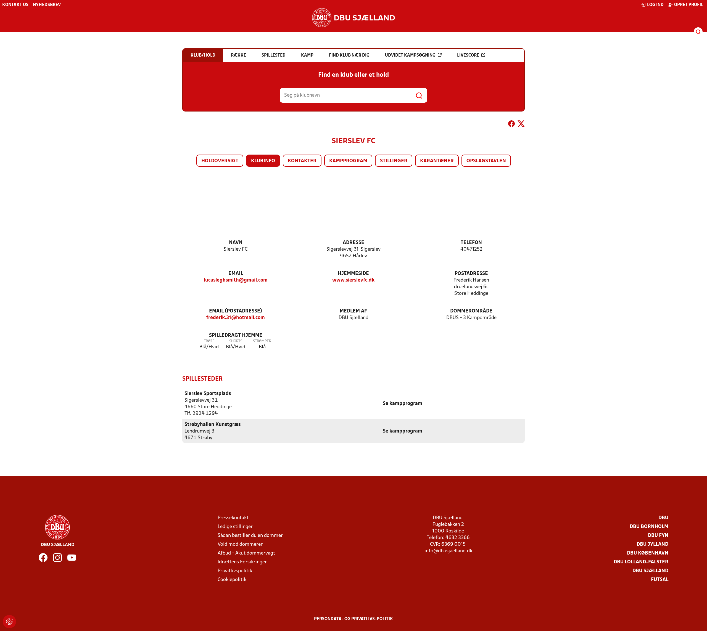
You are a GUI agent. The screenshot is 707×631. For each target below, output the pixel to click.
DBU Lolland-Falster (641, 562)
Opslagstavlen (486, 161)
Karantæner (437, 161)
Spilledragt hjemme (235, 335)
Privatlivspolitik (235, 571)
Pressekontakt (233, 518)
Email (235, 273)
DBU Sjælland (650, 571)
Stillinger (393, 161)
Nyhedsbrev (47, 5)
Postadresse (471, 273)
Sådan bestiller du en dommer (250, 535)
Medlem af (353, 311)
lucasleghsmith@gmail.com (236, 280)
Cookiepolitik (232, 579)
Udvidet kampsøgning (410, 55)
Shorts (235, 341)
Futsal (659, 579)
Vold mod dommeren (240, 544)
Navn (235, 242)
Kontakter (302, 161)
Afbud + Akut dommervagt (246, 553)
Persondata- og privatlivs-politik (353, 619)
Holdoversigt (219, 161)
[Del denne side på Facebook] (511, 124)
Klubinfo (263, 161)
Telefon (471, 242)
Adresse (353, 242)
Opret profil (688, 5)
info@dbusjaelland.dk (448, 551)
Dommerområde (471, 311)
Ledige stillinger (235, 526)
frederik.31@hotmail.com (235, 318)
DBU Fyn (658, 535)
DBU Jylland (652, 544)
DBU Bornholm (649, 526)
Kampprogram (348, 161)
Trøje (209, 341)
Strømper (262, 341)
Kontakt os (15, 5)
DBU (663, 518)
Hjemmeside (353, 273)
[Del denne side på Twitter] (521, 124)
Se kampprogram (402, 403)
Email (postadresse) (235, 311)
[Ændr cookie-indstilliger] (9, 621)
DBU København (647, 553)
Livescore (468, 55)
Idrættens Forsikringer (242, 562)
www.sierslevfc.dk (353, 280)
